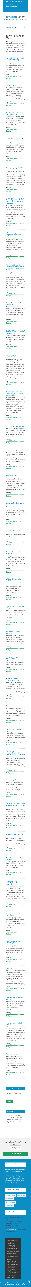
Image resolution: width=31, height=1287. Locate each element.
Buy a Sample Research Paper (15, 1122)
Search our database (11, 1229)
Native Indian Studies (10, 1202)
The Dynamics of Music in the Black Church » (14, 113)
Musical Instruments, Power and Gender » (15, 303)
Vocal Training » (11, 968)
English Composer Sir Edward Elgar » (13, 942)
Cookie (9, 1277)
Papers (15, 16)
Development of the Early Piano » (14, 1023)
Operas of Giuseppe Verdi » (15, 450)
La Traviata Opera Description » (12, 657)
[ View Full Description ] (12, 76)
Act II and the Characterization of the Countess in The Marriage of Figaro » (15, 754)
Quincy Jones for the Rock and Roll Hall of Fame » (14, 168)
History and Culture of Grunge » (13, 632)
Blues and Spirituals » (13, 780)
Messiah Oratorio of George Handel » (15, 552)
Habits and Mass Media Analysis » (13, 579)
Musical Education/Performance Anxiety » (13, 234)
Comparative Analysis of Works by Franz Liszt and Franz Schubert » (14, 882)
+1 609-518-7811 (11, 5)
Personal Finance (9, 1198)
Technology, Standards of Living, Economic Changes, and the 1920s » (15, 393)
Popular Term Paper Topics (14, 1119)
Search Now (15, 1154)
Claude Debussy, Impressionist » (11, 356)
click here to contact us (12, 6)
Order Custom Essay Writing (14, 1117)
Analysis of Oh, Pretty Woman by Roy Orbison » (15, 607)
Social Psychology (9, 1205)
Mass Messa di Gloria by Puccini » (14, 858)
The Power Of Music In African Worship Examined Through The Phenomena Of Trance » (15, 267)
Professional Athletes (10, 1195)
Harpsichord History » (13, 706)
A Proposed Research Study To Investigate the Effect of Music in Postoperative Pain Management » (15, 200)
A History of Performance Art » (15, 503)
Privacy (13, 1275)
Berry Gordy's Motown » (14, 729)
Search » (9, 1101)
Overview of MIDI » (12, 475)
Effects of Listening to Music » (15, 139)
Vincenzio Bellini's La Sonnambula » (13, 531)
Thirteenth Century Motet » (15, 426)
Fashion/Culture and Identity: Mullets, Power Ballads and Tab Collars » (15, 331)
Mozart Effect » (11, 85)
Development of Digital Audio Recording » (15, 914)
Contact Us (10, 1124)
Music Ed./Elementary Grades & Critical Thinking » (15, 59)
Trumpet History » (12, 1054)
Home (7, 1)
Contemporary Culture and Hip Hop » (14, 998)
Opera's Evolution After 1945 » (15, 835)
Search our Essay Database (16, 1)
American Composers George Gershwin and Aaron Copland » (15, 805)
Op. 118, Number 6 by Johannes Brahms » (12, 679)
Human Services (21, 1195)
